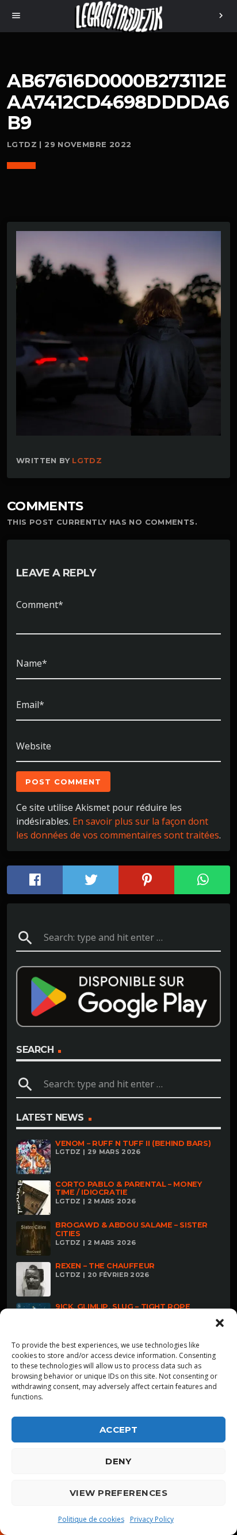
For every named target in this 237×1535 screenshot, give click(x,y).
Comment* (39, 604)
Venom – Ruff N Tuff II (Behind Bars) (133, 1143)
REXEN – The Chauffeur (105, 1265)
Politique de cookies (91, 1519)
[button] (219, 1323)
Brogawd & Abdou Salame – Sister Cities (131, 1229)
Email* (30, 704)
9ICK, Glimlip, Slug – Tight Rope (122, 1306)
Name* (31, 663)
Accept (119, 1429)
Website (33, 746)
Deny (118, 1461)
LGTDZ (87, 460)
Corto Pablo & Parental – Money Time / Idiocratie (128, 1188)
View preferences (118, 1492)
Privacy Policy (152, 1519)
